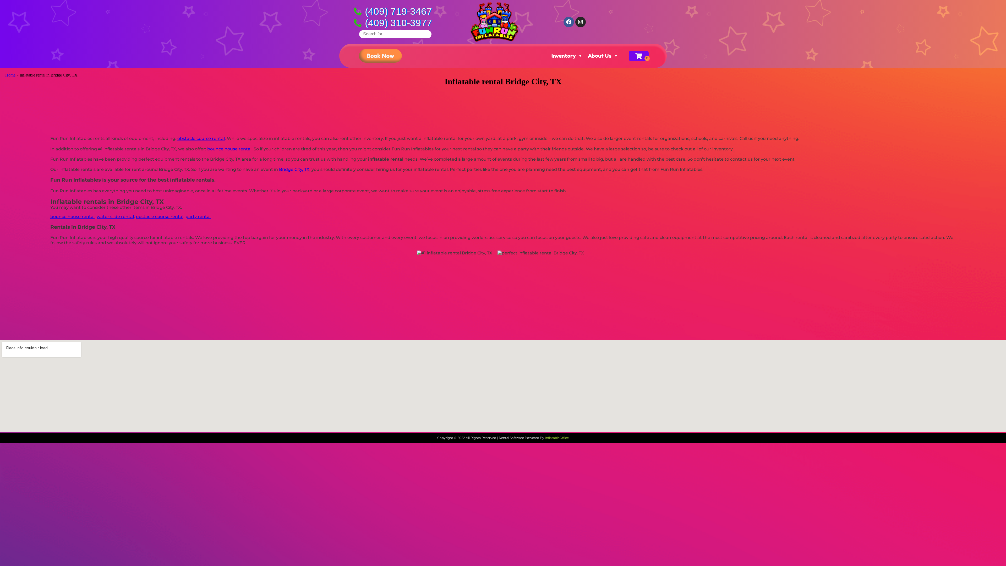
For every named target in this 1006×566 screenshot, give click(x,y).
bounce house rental (229, 148)
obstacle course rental (201, 138)
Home (10, 75)
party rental (198, 216)
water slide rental (115, 216)
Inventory (563, 56)
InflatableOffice (557, 438)
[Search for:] (395, 34)
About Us (599, 56)
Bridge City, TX (294, 169)
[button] (380, 56)
